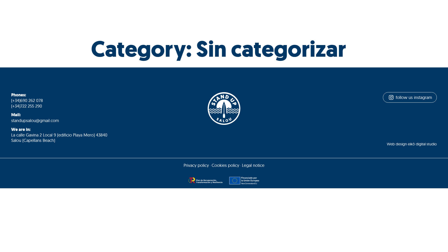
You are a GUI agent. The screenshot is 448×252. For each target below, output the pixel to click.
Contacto (323, 16)
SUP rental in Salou (124, 16)
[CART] (343, 16)
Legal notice (253, 165)
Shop (302, 16)
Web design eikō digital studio (412, 144)
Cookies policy (225, 165)
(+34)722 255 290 (26, 106)
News (286, 16)
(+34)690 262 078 (27, 100)
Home (69, 16)
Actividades (159, 16)
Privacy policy (196, 165)
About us (90, 16)
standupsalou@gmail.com (35, 120)
